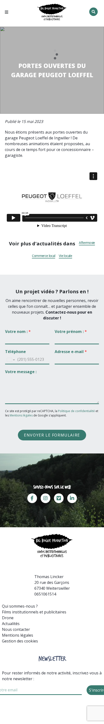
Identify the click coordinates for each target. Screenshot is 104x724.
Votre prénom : (71, 331)
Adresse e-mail (71, 351)
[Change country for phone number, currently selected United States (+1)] (10, 359)
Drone (8, 617)
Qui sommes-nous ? (20, 606)
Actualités (11, 623)
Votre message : (21, 371)
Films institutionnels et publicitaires (34, 612)
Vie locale (65, 256)
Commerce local (43, 256)
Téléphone (15, 351)
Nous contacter (16, 629)
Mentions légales (21, 415)
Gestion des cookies (20, 641)
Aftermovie (87, 243)
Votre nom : (18, 331)
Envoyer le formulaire (52, 435)
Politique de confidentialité (77, 411)
